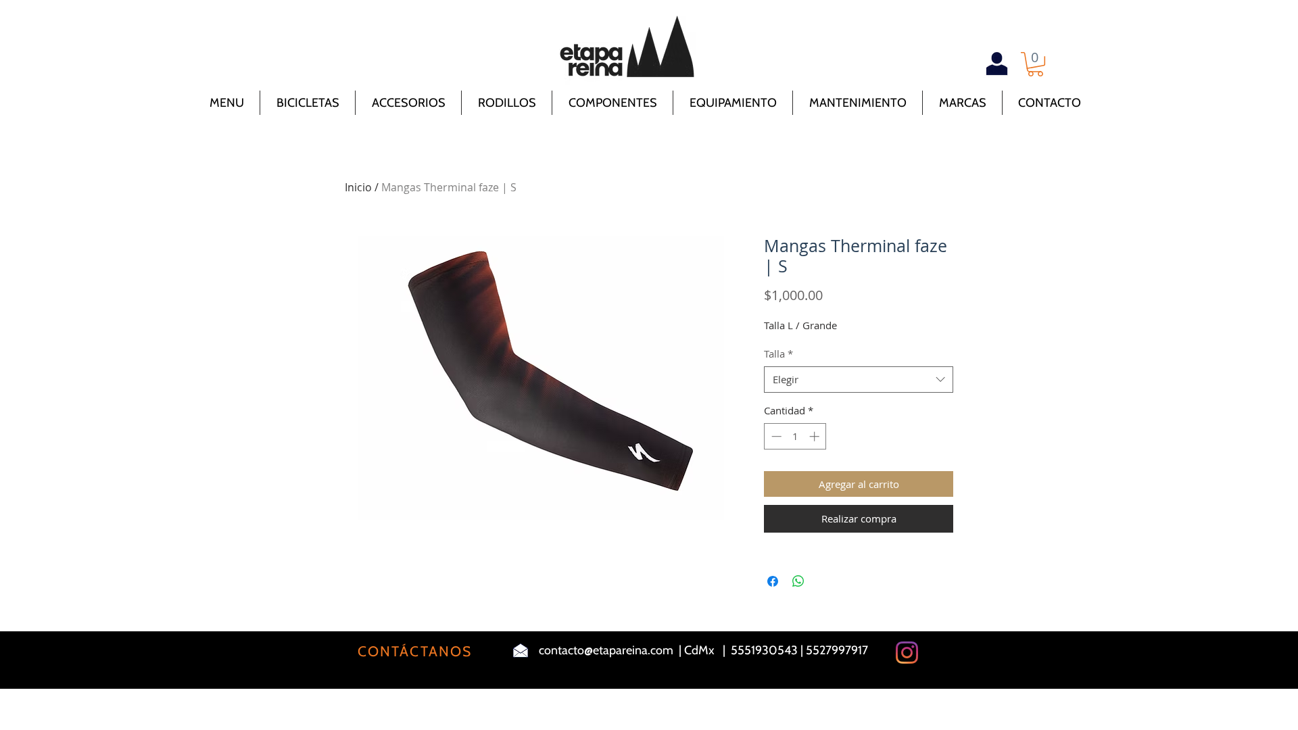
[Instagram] (907, 652)
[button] (1035, 64)
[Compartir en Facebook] (773, 581)
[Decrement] (775, 436)
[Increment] (816, 436)
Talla (778, 353)
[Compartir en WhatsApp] (798, 581)
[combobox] (858, 379)
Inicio (358, 187)
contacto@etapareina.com (606, 650)
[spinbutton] (795, 436)
